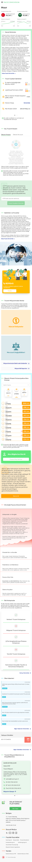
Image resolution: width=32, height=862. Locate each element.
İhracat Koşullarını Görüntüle (16, 203)
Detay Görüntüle (24, 673)
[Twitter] (7, 833)
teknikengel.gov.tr (22, 842)
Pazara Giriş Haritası (16, 459)
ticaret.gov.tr (9, 840)
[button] (14, 115)
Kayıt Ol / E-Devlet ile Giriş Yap (11, 2)
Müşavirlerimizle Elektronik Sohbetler (15, 363)
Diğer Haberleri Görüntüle (21, 728)
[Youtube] (10, 833)
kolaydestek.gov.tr (10, 842)
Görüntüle (27, 103)
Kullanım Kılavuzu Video (23, 853)
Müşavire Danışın (8, 791)
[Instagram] (13, 833)
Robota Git (16, 496)
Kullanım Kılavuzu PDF (11, 853)
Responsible (16, 840)
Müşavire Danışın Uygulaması (13, 847)
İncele (10, 291)
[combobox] (16, 385)
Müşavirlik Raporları (21, 368)
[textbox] (8, 385)
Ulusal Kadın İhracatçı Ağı (12, 844)
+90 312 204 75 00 (11, 825)
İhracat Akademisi (24, 840)
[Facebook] (16, 833)
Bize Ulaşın (15, 808)
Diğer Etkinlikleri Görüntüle (21, 749)
